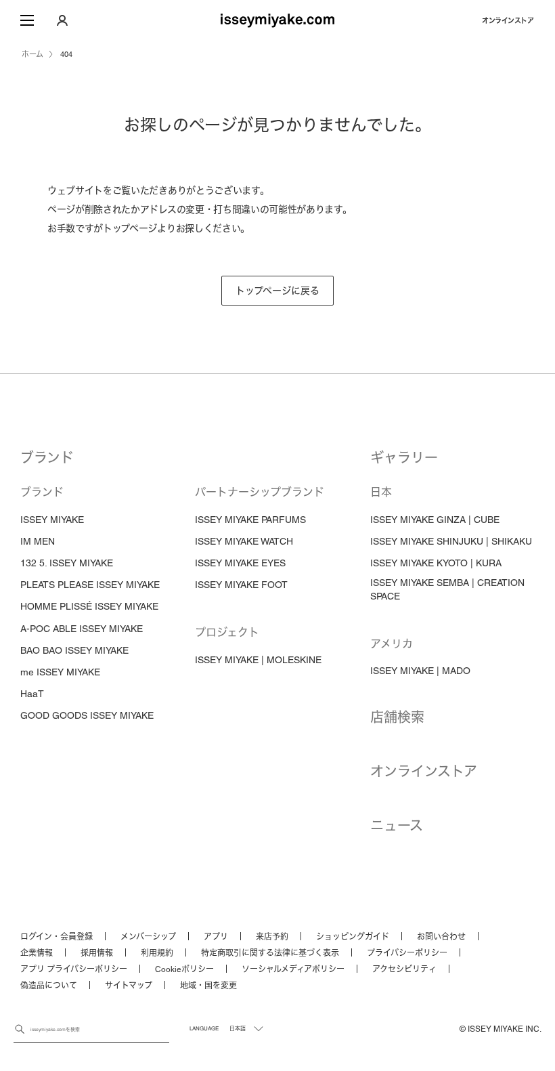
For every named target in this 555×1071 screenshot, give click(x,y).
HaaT (32, 693)
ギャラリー (404, 458)
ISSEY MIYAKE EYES (240, 563)
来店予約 (272, 937)
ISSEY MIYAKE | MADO (420, 670)
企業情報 (36, 953)
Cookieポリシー (184, 969)
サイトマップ (128, 985)
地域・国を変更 (208, 985)
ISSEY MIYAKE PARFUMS (250, 519)
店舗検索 (397, 717)
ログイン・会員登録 (56, 937)
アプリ (216, 937)
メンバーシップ (148, 937)
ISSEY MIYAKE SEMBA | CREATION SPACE (447, 589)
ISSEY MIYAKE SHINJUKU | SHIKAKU (451, 541)
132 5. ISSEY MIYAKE (66, 563)
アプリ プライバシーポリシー (73, 969)
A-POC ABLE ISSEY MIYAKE (81, 628)
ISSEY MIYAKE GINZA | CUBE (435, 519)
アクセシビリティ (404, 969)
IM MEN (37, 541)
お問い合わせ (441, 937)
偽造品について (48, 985)
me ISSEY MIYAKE (60, 672)
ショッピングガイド (352, 937)
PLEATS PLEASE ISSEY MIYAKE (90, 584)
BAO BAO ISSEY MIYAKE (74, 650)
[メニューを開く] (27, 20)
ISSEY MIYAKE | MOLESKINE (258, 659)
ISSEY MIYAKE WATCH (244, 541)
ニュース (396, 826)
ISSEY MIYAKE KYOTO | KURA (436, 563)
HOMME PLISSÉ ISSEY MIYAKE (89, 606)
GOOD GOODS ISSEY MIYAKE (87, 715)
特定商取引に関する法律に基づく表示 (270, 953)
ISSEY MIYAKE (52, 519)
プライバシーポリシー (407, 953)
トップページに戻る (277, 290)
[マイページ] (62, 20)
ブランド (47, 458)
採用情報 (97, 953)
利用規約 (157, 953)
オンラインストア (507, 20)
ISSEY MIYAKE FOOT (241, 584)
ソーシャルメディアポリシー (293, 969)
